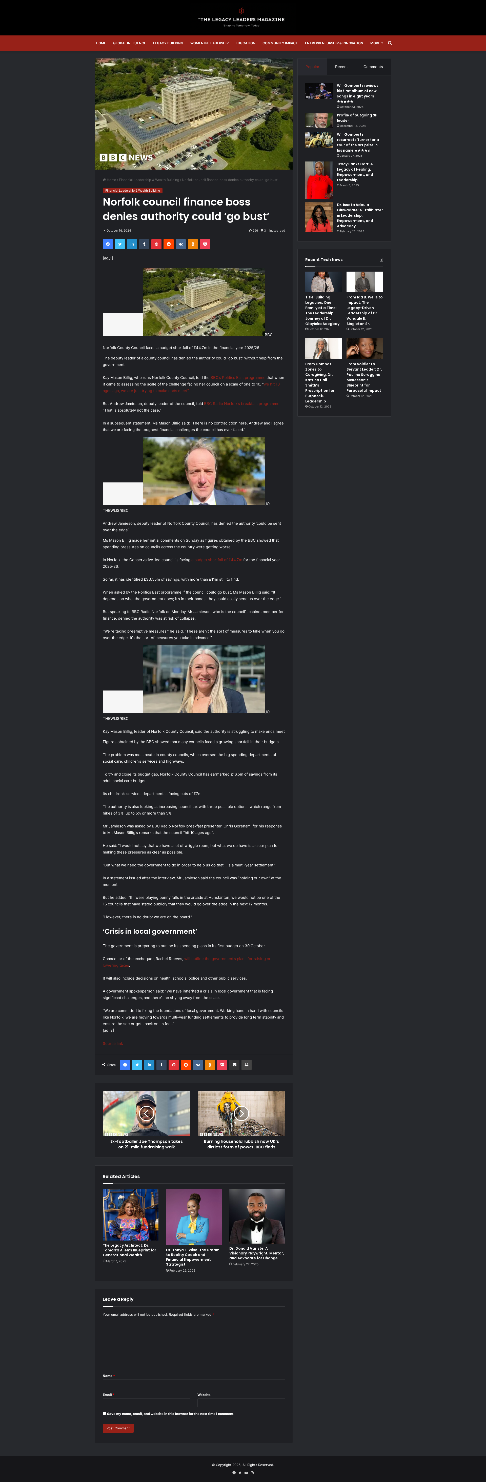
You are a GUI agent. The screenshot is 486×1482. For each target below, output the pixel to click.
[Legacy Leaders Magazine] (243, 18)
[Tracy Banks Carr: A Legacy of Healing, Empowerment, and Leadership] (319, 180)
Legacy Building (168, 43)
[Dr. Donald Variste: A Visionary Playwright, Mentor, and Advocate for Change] (257, 1216)
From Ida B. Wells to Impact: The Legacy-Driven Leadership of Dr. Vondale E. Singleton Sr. (365, 310)
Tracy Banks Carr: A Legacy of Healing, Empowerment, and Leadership (355, 171)
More (375, 43)
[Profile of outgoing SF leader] (319, 120)
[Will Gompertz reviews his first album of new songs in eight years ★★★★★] (319, 91)
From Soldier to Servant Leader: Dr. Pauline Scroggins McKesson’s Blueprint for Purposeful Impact (364, 377)
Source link (113, 1043)
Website (204, 1395)
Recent (341, 66)
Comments (373, 66)
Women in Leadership (209, 43)
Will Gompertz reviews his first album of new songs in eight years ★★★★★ (357, 93)
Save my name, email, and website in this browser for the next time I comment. (170, 1414)
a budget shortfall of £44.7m (216, 559)
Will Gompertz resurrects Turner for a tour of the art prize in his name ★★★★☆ (358, 142)
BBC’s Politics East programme (238, 377)
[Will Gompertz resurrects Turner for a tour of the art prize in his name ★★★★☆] (319, 140)
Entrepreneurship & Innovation (334, 43)
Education (245, 43)
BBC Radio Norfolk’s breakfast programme (241, 403)
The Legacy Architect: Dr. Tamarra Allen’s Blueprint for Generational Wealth (129, 1250)
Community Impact (280, 43)
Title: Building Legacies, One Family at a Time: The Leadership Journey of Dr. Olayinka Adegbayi (322, 310)
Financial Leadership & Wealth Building (149, 180)
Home (101, 43)
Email (108, 1395)
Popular (312, 66)
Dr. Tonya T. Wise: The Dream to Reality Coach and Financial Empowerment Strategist (192, 1257)
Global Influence (129, 43)
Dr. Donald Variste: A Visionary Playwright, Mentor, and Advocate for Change (256, 1253)
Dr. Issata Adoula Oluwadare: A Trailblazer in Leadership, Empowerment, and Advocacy (360, 215)
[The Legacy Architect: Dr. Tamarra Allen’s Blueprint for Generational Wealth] (130, 1215)
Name (109, 1376)
